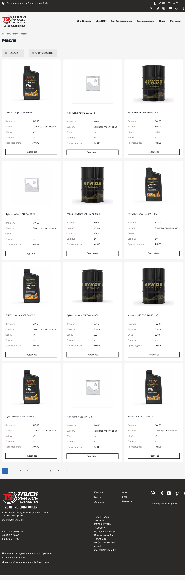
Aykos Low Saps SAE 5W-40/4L (143, 213)
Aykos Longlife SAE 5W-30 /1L (80, 112)
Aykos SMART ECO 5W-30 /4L (19, 416)
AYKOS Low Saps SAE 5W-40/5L (21, 315)
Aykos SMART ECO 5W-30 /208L (143, 315)
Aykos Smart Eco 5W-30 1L (79, 416)
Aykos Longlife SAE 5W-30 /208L (144, 112)
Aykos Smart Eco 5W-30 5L (141, 416)
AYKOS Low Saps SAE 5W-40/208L (83, 213)
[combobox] (13, 53)
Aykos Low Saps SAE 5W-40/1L (20, 214)
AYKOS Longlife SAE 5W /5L (18, 112)
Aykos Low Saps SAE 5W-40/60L (82, 315)
